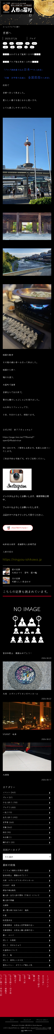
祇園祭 (19, 47)
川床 (27, 43)
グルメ (5, 797)
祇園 (12, 47)
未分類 (5, 837)
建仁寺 (34, 43)
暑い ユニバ (8, 935)
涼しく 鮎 (7, 955)
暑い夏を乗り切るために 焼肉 (15, 910)
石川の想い (43, 980)
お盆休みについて (10, 950)
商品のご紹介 (38, 981)
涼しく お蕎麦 (9, 940)
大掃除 (5, 905)
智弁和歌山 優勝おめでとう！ (15, 875)
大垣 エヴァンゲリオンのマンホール (18, 880)
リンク (12, 1020)
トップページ (47, 981)
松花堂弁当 (7, 920)
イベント (6, 792)
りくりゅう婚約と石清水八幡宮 (15, 870)
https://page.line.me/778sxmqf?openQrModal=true (18, 438)
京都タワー (19, 43)
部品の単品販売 (9, 890)
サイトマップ (27, 1020)
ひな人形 (6, 802)
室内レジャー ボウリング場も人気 (17, 965)
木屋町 (5, 47)
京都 (11, 43)
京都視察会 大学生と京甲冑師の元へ (18, 925)
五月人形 (6, 817)
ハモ (5, 43)
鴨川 (32, 47)
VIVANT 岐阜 (9, 885)
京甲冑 (5, 822)
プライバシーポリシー (42, 1020)
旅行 (4, 832)
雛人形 (34, 978)
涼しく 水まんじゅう (12, 945)
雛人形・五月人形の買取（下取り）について (21, 895)
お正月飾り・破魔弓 (5, 984)
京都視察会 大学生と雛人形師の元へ (18, 930)
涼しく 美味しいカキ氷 (13, 960)
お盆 (4, 915)
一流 (4, 812)
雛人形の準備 (8, 900)
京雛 (4, 827)
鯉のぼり (6, 842)
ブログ (5, 807)
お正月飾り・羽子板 (10, 984)
